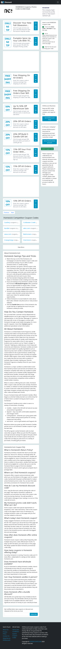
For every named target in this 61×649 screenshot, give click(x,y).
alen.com (32, 228)
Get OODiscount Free (50, 119)
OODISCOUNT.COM (35, 641)
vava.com (13, 234)
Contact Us (6, 636)
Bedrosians (32, 234)
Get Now (36, 26)
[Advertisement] (21, 61)
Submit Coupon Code (47, 149)
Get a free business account (49, 142)
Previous (6, 212)
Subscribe (34, 614)
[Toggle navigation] (58, 2)
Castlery (12, 222)
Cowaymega (14, 240)
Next (12, 212)
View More (21, 247)
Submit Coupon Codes (14, 635)
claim (53, 176)
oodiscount (6, 2)
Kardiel (12, 228)
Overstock (32, 240)
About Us (5, 630)
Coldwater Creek (34, 222)
